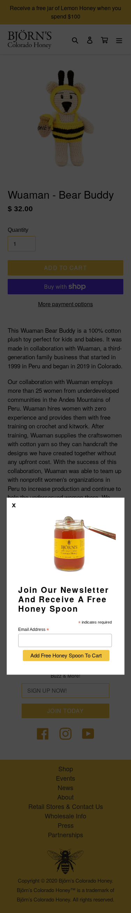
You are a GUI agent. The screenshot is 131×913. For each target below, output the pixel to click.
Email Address (33, 630)
